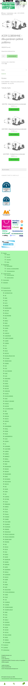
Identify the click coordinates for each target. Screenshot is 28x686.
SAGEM (6, 557)
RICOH (6, 549)
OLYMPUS (7, 496)
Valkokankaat (6, 650)
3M (5, 295)
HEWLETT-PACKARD (9, 401)
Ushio (6, 614)
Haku (14, 684)
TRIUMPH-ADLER (9, 609)
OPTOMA (7, 499)
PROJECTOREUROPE (9, 536)
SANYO (6, 567)
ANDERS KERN (8, 308)
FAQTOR (7, 388)
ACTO (6, 303)
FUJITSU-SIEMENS (9, 396)
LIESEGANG (7, 446)
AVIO (6, 318)
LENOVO (7, 441)
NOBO (6, 491)
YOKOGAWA (7, 642)
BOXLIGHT (7, 325)
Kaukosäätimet (6, 288)
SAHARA (6, 562)
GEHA (6, 398)
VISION (6, 627)
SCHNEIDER (7, 574)
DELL (6, 348)
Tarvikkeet (5, 647)
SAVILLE (6, 572)
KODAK (6, 431)
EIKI (6, 366)
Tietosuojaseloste (11, 271)
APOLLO (7, 313)
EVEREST (7, 386)
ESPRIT (6, 383)
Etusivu (4, 13)
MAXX (6, 464)
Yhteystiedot (6, 280)
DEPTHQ (7, 353)
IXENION (7, 421)
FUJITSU (7, 393)
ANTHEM (7, 310)
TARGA (6, 594)
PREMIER (7, 529)
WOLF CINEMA (8, 635)
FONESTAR (7, 391)
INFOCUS (7, 416)
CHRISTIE (7, 333)
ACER (15, 13)
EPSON (6, 381)
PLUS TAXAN (7, 521)
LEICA (6, 438)
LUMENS (7, 451)
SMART (6, 584)
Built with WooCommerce (16, 678)
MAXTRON (7, 461)
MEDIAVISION (8, 466)
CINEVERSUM (8, 335)
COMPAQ (7, 343)
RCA (6, 544)
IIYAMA (6, 413)
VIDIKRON (7, 622)
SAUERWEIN (7, 569)
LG (5, 443)
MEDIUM (7, 471)
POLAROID (7, 524)
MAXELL (6, 459)
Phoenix (6, 514)
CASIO (6, 330)
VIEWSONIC (7, 624)
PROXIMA (7, 541)
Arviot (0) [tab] (3, 73)
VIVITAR (6, 629)
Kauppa (5, 253)
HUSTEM (7, 406)
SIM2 (6, 582)
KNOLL (6, 428)
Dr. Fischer (7, 358)
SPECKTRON (8, 589)
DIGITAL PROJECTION (10, 355)
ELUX (6, 376)
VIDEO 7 (6, 619)
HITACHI (7, 403)
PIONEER (7, 516)
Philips (6, 511)
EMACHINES (7, 378)
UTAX (6, 617)
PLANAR (7, 519)
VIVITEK (6, 632)
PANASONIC (7, 504)
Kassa (8, 262)
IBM (6, 411)
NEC (6, 486)
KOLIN (6, 433)
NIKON (6, 489)
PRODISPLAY (8, 531)
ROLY (6, 552)
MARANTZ (7, 456)
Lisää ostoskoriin (12, 56)
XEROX (6, 637)
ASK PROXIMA (8, 315)
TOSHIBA (7, 604)
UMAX (6, 612)
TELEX (6, 597)
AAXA (6, 298)
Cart (21, 683)
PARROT (7, 506)
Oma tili (8, 257)
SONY (6, 587)
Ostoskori (9, 259)
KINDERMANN (8, 426)
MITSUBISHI (7, 479)
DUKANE (7, 363)
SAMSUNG (7, 564)
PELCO (6, 509)
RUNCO (6, 554)
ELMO (6, 373)
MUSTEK (7, 484)
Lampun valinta (10, 277)
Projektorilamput (10, 13)
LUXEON (7, 453)
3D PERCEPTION (8, 293)
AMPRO (6, 305)
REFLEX (6, 547)
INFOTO (6, 418)
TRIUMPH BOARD (9, 607)
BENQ (6, 323)
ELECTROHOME (8, 371)
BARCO (6, 320)
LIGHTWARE (7, 448)
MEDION (7, 469)
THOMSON (7, 602)
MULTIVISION (8, 481)
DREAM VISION (8, 361)
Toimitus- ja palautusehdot (13, 268)
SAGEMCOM (7, 559)
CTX (6, 345)
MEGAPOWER (8, 474)
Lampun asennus (7, 273)
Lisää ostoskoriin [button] (14, 109)
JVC (5, 423)
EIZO (6, 368)
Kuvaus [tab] (3, 70)
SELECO (6, 577)
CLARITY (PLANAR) (9, 338)
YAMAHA (7, 640)
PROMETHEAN (8, 539)
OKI (6, 494)
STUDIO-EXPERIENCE (10, 592)
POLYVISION (7, 526)
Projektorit (5, 645)
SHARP (6, 579)
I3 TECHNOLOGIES (9, 408)
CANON (6, 328)
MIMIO (6, 476)
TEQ (6, 599)
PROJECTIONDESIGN (9, 534)
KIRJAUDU (5, 282)
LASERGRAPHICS (8, 436)
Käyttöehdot (6, 264)
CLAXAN (6, 340)
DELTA (6, 350)
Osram (6, 501)
